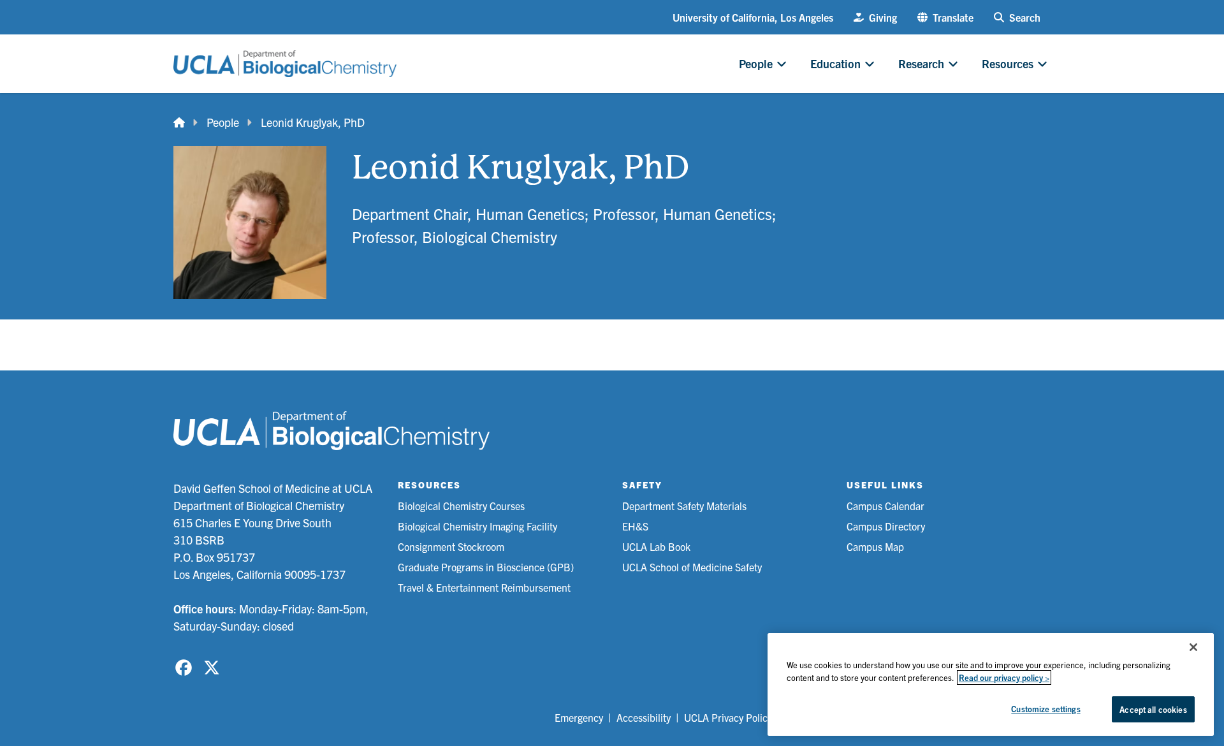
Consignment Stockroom (451, 546)
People (223, 122)
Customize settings (1045, 708)
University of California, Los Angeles (753, 17)
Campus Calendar (885, 505)
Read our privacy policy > (1004, 677)
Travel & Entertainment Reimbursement (484, 587)
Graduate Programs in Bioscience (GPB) (486, 566)
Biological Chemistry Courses (461, 505)
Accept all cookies (1152, 709)
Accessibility (643, 717)
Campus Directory (886, 526)
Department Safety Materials (684, 505)
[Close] (1193, 647)
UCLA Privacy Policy (728, 717)
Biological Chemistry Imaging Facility (477, 526)
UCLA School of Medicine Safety (692, 566)
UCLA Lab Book (656, 546)
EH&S (635, 526)
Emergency (579, 717)
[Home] (179, 122)
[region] (991, 684)
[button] (945, 17)
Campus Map (875, 546)
